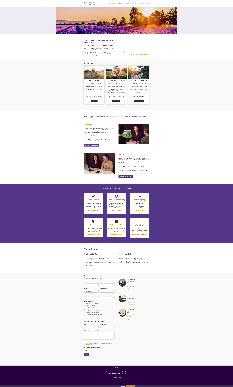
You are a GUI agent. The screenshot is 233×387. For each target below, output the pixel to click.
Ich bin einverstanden (130, 386)
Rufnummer (103, 324)
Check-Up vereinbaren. (93, 234)
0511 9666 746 (145, 55)
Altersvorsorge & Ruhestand (92, 303)
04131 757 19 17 (135, 55)
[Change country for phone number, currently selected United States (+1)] (101, 327)
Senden (86, 354)
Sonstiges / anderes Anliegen (92, 310)
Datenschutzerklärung (90, 344)
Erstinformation (121, 383)
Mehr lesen (123, 386)
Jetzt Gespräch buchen (93, 210)
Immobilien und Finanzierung (92, 312)
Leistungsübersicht (116, 210)
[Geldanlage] (134, 133)
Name (101, 282)
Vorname (86, 282)
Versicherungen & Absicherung (93, 307)
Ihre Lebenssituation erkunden (139, 234)
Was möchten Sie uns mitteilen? (91, 330)
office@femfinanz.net (131, 288)
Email (85, 324)
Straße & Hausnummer (89, 295)
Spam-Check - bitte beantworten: (92, 347)
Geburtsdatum (104, 288)
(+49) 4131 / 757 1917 (117, 377)
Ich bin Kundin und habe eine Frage (94, 314)
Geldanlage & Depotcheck (91, 305)
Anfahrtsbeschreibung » (132, 289)
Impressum (115, 383)
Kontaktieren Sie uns (116, 234)
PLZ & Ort (107, 295)
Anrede (86, 288)
